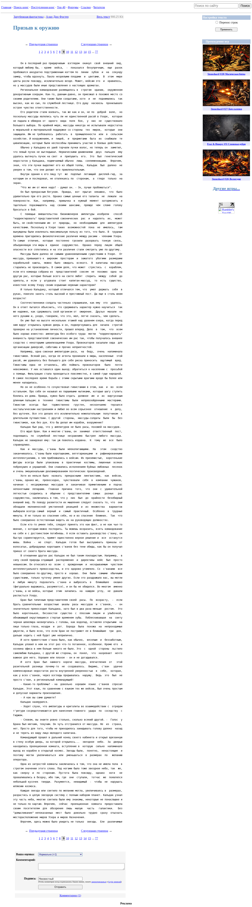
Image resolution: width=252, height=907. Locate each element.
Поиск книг (21, 7)
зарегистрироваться (98, 882)
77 (96, 51)
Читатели (99, 7)
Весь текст (103, 16)
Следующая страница (94, 44)
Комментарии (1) (70, 895)
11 (71, 51)
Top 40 (61, 7)
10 (67, 51)
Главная (6, 7)
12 (76, 51)
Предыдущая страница (43, 44)
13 (80, 51)
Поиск (245, 6)
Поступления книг (43, 7)
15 (89, 51)
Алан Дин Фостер (57, 16)
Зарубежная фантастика (29, 16)
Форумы (73, 7)
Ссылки (86, 7)
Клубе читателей (114, 882)
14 (85, 51)
